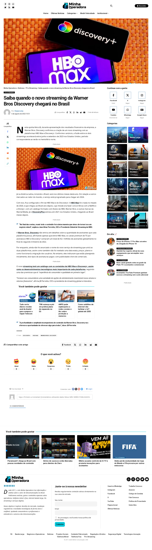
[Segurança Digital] (117, 186)
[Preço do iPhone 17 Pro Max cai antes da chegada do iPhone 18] (111, 241)
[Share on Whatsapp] (74, 112)
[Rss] (9, 7)
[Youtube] (13, 7)
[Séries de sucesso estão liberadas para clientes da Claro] (58, 447)
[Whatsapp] (13, 4)
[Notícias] (138, 221)
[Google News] (142, 112)
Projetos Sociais (116, 172)
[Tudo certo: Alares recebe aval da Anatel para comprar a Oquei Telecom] (27, 296)
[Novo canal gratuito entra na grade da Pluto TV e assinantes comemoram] (111, 263)
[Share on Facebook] (67, 112)
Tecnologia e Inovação (83, 300)
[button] (111, 6)
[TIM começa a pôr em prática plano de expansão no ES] (46, 296)
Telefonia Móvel (137, 206)
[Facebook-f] (5, 4)
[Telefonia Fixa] (117, 203)
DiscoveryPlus (38, 212)
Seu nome (58, 500)
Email (57, 509)
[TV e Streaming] (117, 221)
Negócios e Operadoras (24, 300)
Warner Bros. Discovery (28, 232)
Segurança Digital (116, 189)
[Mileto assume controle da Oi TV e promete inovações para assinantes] (93, 447)
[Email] (84, 112)
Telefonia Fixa (115, 206)
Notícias (133, 223)
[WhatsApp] (127, 112)
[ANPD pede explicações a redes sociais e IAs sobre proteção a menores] (66, 296)
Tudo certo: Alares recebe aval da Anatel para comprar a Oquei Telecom (26, 309)
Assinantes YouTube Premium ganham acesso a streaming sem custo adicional (132, 274)
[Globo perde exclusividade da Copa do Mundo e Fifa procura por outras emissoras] (129, 447)
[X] (127, 98)
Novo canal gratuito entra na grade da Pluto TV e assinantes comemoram (131, 264)
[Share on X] (70, 112)
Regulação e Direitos (66, 301)
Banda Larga (135, 137)
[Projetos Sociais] (117, 169)
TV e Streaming (9, 92)
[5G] (117, 135)
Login (90, 389)
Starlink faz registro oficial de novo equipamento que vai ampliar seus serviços (130, 253)
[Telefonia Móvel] (138, 203)
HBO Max (75, 203)
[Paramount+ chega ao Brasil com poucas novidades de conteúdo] (22, 447)
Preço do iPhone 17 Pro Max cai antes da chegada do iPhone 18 (132, 242)
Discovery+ (26, 335)
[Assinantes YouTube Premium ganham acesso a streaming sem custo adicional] (111, 273)
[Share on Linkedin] (77, 112)
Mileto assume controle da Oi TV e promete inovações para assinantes (93, 463)
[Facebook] (113, 98)
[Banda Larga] (138, 135)
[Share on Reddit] (80, 112)
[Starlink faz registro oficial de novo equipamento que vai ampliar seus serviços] (111, 252)
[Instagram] (9, 4)
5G (110, 137)
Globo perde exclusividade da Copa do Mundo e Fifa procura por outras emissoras (129, 463)
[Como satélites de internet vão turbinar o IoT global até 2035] (85, 296)
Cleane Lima (18, 111)
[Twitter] (5, 7)
